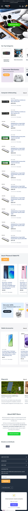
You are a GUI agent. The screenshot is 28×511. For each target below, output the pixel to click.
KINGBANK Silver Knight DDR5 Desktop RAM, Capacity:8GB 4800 (19, 238)
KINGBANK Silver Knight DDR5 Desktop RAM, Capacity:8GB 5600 (19, 187)
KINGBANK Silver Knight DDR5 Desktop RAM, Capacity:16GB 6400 (18, 175)
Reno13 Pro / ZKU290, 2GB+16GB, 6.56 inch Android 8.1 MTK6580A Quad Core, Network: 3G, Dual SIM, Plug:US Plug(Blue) (8, 285)
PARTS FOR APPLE (14, 24)
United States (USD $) (6, 487)
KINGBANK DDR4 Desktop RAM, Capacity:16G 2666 (18, 162)
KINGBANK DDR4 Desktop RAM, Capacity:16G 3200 (18, 137)
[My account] (22, 6)
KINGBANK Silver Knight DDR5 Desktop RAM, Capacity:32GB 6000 (18, 150)
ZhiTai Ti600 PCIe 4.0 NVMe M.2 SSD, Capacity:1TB (18, 112)
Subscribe (5, 481)
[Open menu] (2, 6)
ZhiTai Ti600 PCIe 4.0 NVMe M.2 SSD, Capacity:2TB (18, 101)
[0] (25, 6)
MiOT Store (13, 98)
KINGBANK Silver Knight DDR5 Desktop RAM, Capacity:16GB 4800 (18, 125)
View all (25, 92)
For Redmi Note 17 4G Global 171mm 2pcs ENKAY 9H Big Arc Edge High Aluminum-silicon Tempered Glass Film (9, 353)
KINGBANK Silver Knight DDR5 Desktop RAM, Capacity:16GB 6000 (18, 226)
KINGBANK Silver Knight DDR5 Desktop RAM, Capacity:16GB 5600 (18, 199)
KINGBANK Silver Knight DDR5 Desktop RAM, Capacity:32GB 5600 (18, 212)
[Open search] (20, 6)
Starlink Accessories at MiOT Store (9, 396)
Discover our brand (14, 433)
